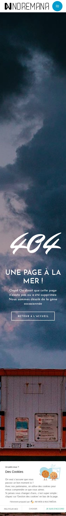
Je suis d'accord (55, 509)
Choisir (33, 509)
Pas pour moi (11, 509)
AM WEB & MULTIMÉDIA (45, 502)
